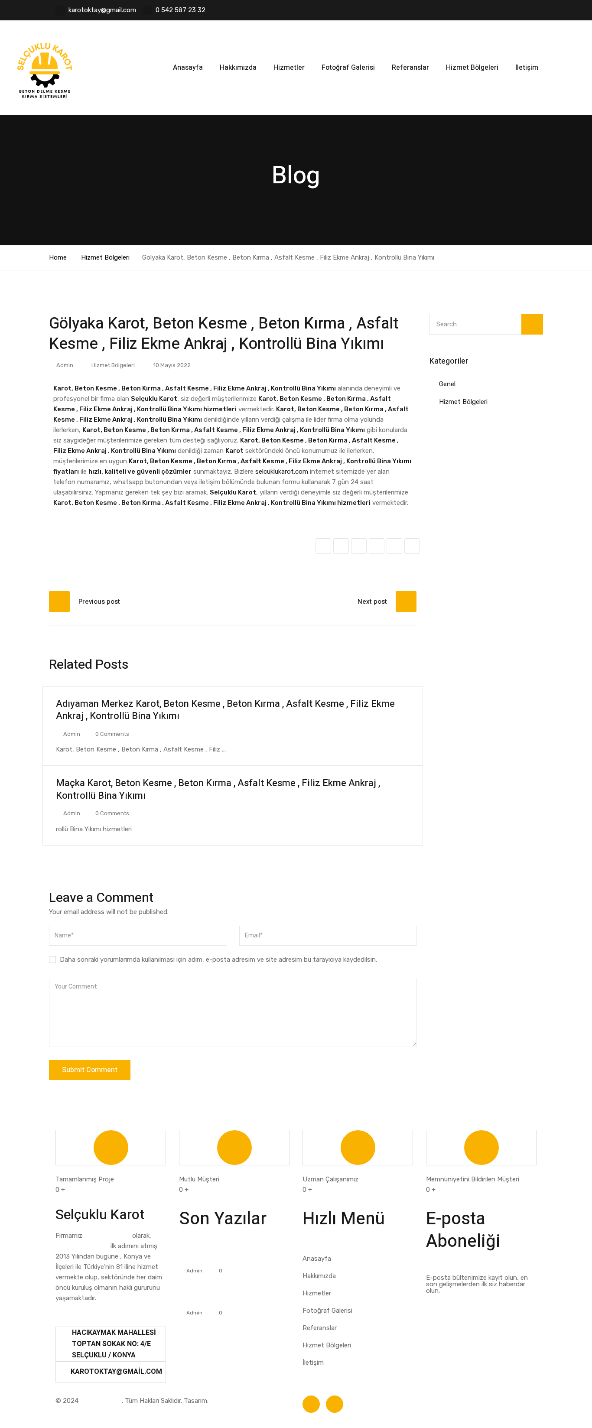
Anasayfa (188, 67)
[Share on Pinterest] (412, 546)
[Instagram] (334, 1404)
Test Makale (198, 1257)
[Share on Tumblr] (376, 546)
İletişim (526, 67)
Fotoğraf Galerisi (348, 67)
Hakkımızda (238, 67)
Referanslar (410, 67)
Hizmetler (289, 67)
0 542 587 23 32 (180, 10)
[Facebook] (311, 1404)
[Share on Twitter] (341, 546)
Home (58, 257)
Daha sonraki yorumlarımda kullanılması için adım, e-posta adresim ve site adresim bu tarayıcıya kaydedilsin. (218, 959)
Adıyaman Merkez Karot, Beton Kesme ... (214, 1293)
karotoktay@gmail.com (102, 10)
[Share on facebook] (323, 546)
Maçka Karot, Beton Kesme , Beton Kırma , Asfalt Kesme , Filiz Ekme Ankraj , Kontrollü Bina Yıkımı (218, 789)
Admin (64, 365)
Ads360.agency (233, 1401)
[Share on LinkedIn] (359, 546)
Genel (447, 384)
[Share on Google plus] (394, 546)
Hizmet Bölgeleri (472, 67)
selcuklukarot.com (281, 471)
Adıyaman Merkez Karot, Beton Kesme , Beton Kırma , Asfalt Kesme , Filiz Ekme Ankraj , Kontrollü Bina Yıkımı (225, 710)
